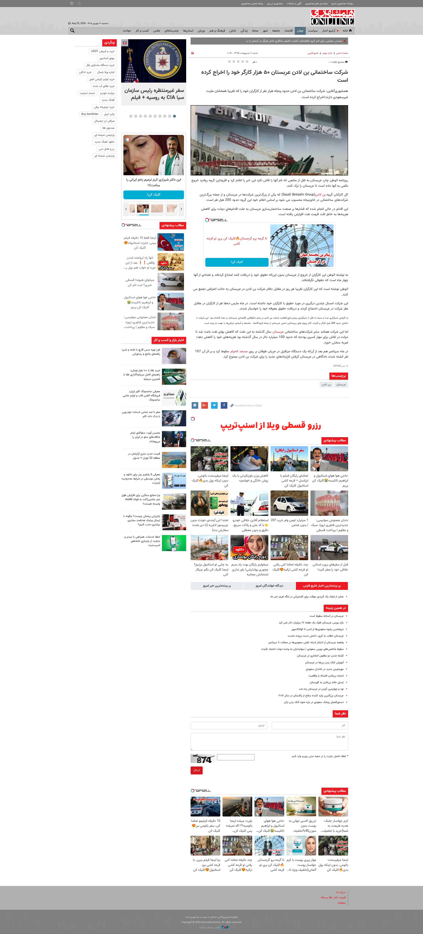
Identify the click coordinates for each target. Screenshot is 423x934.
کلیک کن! (237, 262)
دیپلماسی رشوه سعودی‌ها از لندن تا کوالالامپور (317, 629)
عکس (156, 30)
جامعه (276, 30)
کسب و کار (142, 30)
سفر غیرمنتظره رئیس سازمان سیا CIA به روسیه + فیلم (154, 94)
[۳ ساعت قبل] (153, 61)
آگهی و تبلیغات (294, 4)
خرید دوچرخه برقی (104, 107)
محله (255, 30)
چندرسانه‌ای (172, 30)
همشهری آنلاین (330, 17)
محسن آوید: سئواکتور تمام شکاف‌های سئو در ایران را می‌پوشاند (145, 437)
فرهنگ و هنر (217, 30)
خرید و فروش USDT (103, 51)
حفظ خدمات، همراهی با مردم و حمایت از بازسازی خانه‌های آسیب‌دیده (142, 541)
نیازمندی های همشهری (316, 4)
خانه (345, 30)
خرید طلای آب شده (104, 86)
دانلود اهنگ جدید (105, 142)
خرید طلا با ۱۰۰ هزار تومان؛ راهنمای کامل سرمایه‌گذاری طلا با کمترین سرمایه (141, 374)
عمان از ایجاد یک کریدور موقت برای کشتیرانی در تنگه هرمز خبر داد (307, 597)
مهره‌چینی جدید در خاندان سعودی (325, 669)
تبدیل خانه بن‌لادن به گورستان (327, 682)
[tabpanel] (153, 72)
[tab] (322, 586)
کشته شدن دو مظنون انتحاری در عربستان (320, 656)
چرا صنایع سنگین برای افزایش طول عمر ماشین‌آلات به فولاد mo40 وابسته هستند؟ (140, 499)
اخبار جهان (327, 53)
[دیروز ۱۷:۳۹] (174, 439)
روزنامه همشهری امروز (342, 4)
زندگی (244, 30)
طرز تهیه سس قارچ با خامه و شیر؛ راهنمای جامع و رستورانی (141, 352)
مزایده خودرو (107, 93)
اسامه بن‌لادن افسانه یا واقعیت (326, 676)
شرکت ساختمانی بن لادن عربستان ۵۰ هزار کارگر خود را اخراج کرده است (274, 76)
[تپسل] (207, 220)
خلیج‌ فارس (313, 53)
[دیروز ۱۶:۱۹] (174, 481)
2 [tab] (169, 116)
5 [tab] (155, 116)
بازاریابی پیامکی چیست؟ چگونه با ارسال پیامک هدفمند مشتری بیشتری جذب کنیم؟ (141, 520)
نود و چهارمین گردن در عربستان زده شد (321, 689)
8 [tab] (140, 116)
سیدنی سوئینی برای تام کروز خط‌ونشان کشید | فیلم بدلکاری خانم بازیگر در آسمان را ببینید (292, 41)
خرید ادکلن (85, 72)
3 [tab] (164, 116)
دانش (232, 30)
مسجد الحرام (239, 351)
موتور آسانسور (107, 58)
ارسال (196, 770)
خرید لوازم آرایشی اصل (102, 79)
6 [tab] (150, 116)
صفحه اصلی (342, 53)
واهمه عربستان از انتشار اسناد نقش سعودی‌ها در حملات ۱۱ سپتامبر (306, 642)
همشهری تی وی (275, 4)
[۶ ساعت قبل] (174, 356)
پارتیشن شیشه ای (105, 135)
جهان (300, 30)
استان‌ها (188, 30)
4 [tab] (160, 116)
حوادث (127, 30)
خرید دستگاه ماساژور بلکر (100, 65)
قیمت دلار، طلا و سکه (333, 897)
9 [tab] (135, 116)
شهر (265, 30)
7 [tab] (145, 116)
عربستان (277, 331)
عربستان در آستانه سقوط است (327, 616)
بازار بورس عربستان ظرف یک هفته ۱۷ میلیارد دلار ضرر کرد (311, 623)
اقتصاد (288, 30)
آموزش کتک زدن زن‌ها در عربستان (324, 662)
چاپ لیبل (109, 114)
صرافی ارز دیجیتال (104, 121)
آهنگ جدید (108, 100)
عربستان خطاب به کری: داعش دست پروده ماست (316, 636)
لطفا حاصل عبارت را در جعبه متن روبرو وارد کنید (319, 756)
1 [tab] (174, 116)
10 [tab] (131, 116)
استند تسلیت (87, 93)
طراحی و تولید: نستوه (210, 927)
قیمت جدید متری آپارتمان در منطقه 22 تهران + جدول (144, 456)
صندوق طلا (108, 128)
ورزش (201, 30)
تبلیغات (341, 903)
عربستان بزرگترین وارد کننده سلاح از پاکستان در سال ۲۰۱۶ (311, 696)
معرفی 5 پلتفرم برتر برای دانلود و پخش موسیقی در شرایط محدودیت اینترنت (140, 478)
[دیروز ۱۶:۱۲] (174, 543)
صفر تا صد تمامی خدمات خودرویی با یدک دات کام (141, 414)
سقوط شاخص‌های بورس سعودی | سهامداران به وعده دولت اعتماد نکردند (302, 649)
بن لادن (320, 194)
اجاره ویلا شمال (106, 72)
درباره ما (341, 892)
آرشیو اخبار (328, 30)
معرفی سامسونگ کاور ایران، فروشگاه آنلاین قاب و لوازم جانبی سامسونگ (141, 395)
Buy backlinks (89, 114)
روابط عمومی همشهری (252, 4)
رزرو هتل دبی (107, 149)
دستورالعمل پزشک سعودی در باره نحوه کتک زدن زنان (314, 702)
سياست (313, 30)
